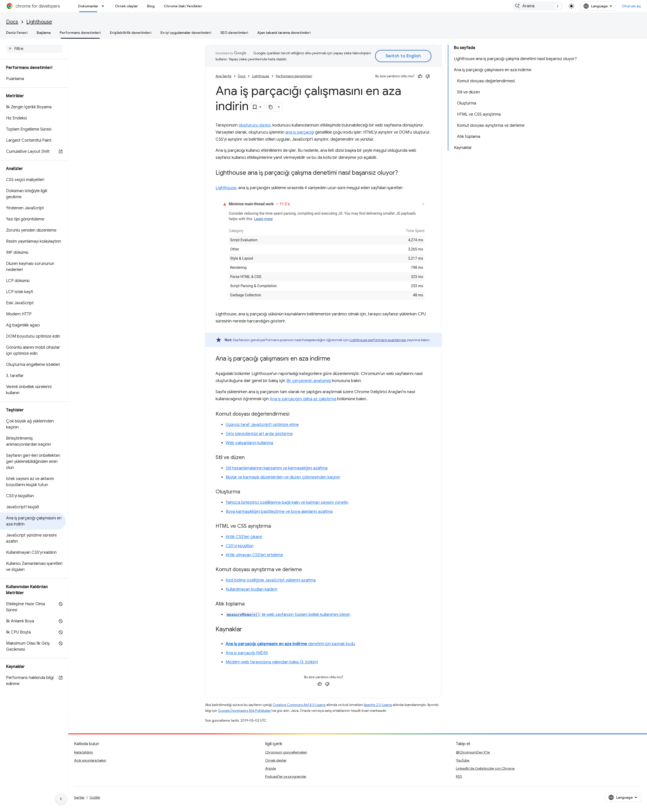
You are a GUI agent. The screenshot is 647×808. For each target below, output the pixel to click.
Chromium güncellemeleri (286, 752)
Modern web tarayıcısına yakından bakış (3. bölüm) (272, 662)
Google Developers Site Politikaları (244, 711)
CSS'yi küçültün (239, 545)
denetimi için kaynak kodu (290, 643)
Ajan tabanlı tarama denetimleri (284, 32)
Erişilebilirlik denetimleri (130, 32)
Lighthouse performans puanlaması (378, 340)
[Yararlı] (420, 76)
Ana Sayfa (223, 76)
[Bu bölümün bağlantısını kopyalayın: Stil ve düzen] (250, 458)
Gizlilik (94, 797)
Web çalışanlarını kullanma (249, 442)
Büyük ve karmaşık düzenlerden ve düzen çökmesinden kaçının (283, 477)
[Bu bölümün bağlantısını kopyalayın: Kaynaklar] (247, 630)
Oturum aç (631, 6)
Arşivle (270, 768)
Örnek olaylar (126, 6)
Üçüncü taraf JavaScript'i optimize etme (262, 424)
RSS (459, 776)
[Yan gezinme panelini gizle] (61, 799)
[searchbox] (34, 49)
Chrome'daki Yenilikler (183, 6)
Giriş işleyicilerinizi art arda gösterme (259, 433)
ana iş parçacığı (299, 132)
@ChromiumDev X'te (473, 752)
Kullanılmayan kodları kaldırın (252, 589)
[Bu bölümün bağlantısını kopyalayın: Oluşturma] (245, 492)
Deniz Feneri (17, 32)
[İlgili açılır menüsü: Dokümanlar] (104, 6)
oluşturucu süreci (254, 125)
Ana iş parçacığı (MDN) (247, 652)
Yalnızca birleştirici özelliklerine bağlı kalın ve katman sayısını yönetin (287, 502)
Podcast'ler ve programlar (285, 776)
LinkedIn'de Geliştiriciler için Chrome (485, 768)
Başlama (44, 32)
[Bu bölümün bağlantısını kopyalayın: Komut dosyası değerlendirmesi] (294, 414)
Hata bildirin (83, 752)
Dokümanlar (88, 6)
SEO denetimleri (234, 32)
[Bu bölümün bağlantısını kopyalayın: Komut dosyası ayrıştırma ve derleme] (307, 570)
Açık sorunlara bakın (90, 760)
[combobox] (537, 6)
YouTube (462, 760)
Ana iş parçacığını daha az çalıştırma (303, 398)
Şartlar (79, 797)
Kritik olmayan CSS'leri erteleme (254, 555)
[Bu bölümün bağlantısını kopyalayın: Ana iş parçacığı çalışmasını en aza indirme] (335, 359)
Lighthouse (39, 22)
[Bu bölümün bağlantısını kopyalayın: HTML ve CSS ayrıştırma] (276, 526)
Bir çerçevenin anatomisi (308, 380)
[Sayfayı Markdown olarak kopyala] (270, 107)
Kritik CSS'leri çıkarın (244, 536)
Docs (12, 22)
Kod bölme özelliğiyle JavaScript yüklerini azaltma (271, 580)
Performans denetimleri (80, 32)
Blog (151, 6)
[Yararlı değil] (427, 76)
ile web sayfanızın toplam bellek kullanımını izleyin (288, 614)
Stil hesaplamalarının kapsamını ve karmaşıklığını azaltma (277, 468)
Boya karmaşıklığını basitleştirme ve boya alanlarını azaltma (279, 511)
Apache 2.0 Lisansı (378, 705)
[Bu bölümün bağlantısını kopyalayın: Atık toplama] (250, 604)
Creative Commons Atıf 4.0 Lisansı (299, 705)
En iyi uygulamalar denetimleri (185, 32)
